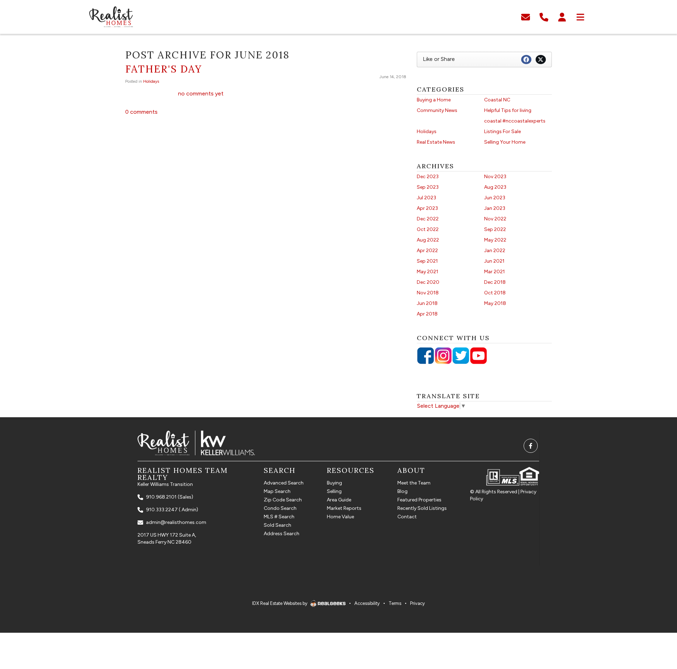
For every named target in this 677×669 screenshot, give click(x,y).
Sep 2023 (428, 187)
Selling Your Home (504, 142)
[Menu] (580, 16)
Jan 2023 (494, 208)
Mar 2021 (494, 272)
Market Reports (344, 508)
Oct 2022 (428, 229)
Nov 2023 (495, 177)
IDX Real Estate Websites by (280, 603)
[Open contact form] (525, 16)
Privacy (417, 603)
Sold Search (277, 525)
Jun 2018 (427, 303)
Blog (402, 491)
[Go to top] (657, 629)
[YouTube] (478, 355)
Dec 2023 (428, 177)
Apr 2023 (427, 208)
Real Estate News (436, 142)
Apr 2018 (427, 314)
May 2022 (495, 240)
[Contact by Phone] (543, 16)
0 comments (141, 111)
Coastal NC (497, 100)
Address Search (281, 534)
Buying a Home (434, 100)
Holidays (151, 81)
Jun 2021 (494, 261)
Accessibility (367, 603)
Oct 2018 (495, 293)
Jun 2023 (494, 198)
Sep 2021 (427, 261)
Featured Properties (419, 500)
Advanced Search (284, 483)
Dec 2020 (428, 282)
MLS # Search (279, 517)
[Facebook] (425, 355)
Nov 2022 (495, 219)
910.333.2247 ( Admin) (172, 510)
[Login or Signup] (562, 16)
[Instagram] (443, 355)
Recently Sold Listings (422, 508)
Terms (395, 603)
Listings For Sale (502, 132)
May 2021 (427, 272)
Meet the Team (414, 483)
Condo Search (280, 508)
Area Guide (339, 500)
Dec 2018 (495, 282)
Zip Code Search (283, 500)
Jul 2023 (426, 198)
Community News (437, 110)
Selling (334, 491)
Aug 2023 (495, 187)
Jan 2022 (494, 251)
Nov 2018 (428, 293)
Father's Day (163, 69)
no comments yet (201, 93)
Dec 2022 (428, 219)
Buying (334, 483)
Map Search (277, 491)
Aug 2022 (428, 240)
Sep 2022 (495, 229)
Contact (407, 517)
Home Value (340, 517)
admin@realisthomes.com (176, 522)
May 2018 (495, 303)
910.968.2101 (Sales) (169, 497)
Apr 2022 (427, 251)
